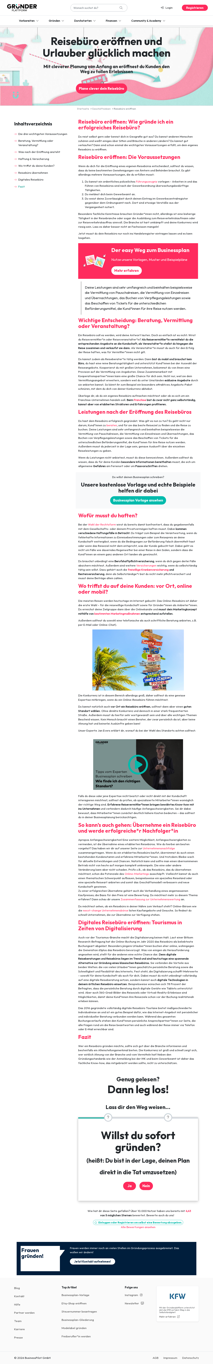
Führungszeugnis (146, 181)
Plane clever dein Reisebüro (101, 88)
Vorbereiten (27, 20)
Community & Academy (146, 20)
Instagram (132, 1295)
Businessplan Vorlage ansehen (138, 500)
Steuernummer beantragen (79, 1311)
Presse (18, 1337)
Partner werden (24, 1312)
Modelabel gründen (74, 1328)
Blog (17, 1288)
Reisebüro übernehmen (33, 172)
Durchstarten (83, 20)
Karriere (19, 1329)
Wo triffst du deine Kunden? (36, 165)
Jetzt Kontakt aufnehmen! (92, 1261)
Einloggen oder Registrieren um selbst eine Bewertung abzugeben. (139, 1222)
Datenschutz (190, 1358)
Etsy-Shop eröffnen (74, 1303)
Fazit (21, 186)
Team (17, 1321)
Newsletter (132, 1303)
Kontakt (19, 1296)
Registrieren (195, 7)
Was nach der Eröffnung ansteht (39, 152)
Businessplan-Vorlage (75, 1295)
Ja (129, 1186)
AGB (155, 1358)
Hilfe (17, 1304)
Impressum (170, 1358)
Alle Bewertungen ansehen (138, 1227)
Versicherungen (146, 565)
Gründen (55, 20)
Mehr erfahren (126, 270)
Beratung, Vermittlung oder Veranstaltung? (35, 143)
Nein (146, 1186)
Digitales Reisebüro (30, 179)
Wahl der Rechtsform (102, 524)
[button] (168, 7)
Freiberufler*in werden (76, 1336)
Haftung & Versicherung (33, 159)
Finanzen (112, 20)
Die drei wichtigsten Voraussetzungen (42, 134)
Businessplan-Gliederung (78, 1320)
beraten (111, 425)
